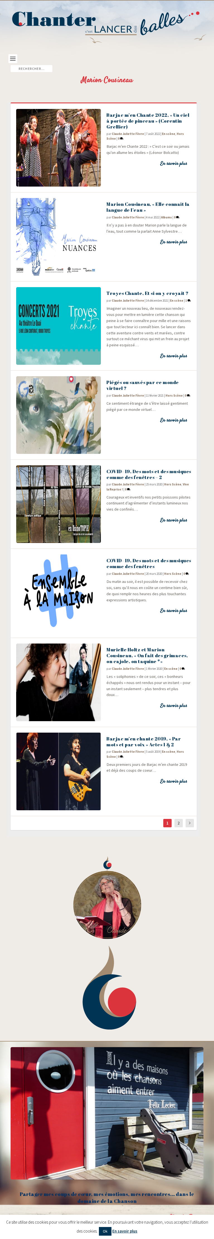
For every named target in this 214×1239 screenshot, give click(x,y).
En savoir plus (173, 163)
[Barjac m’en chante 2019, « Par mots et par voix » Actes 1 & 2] (58, 771)
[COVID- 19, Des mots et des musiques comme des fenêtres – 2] (58, 504)
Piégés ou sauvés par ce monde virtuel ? (142, 385)
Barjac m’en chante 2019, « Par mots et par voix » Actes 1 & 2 (143, 741)
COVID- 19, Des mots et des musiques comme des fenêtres (148, 563)
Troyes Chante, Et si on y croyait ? (147, 293)
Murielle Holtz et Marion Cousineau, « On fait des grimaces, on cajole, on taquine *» (147, 655)
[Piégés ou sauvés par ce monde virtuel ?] (58, 415)
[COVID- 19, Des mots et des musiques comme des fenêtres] (58, 593)
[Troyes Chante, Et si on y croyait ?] (58, 326)
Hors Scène (174, 395)
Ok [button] (105, 1231)
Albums (166, 217)
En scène (168, 134)
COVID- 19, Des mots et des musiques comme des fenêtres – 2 (148, 474)
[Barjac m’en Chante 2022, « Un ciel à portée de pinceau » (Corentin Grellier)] (58, 148)
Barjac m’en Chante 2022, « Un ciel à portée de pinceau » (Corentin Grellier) (147, 121)
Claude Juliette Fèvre (128, 134)
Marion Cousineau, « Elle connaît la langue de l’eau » (148, 207)
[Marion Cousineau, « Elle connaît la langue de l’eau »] (58, 237)
